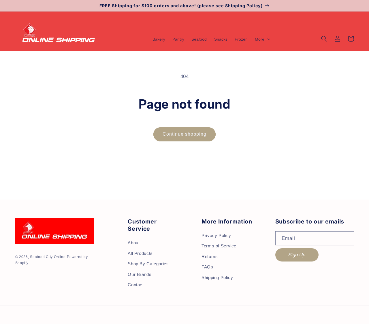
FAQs (207, 267)
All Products (140, 253)
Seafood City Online (47, 257)
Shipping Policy (217, 277)
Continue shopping (185, 134)
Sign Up (296, 254)
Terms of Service (219, 246)
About (134, 242)
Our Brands (139, 274)
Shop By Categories (148, 264)
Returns (210, 256)
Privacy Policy (216, 235)
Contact (136, 285)
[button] (261, 39)
